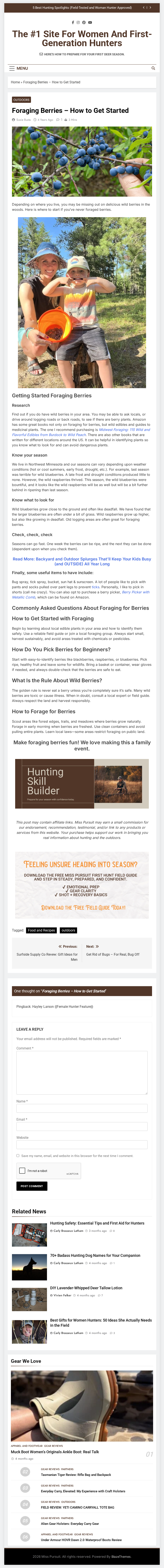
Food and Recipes (41, 930)
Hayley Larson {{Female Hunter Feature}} (62, 1007)
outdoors (68, 930)
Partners (67, 1469)
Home (15, 82)
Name (22, 1101)
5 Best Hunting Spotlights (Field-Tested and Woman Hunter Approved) (82, 8)
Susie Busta (23, 120)
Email (21, 1119)
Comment (25, 1048)
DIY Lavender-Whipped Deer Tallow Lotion (86, 1288)
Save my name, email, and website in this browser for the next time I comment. (77, 1156)
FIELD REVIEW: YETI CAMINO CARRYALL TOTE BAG (77, 1507)
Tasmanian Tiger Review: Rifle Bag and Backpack (76, 1475)
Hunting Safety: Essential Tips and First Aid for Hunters (97, 1223)
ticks (95, 587)
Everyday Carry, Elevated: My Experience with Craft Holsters (83, 1491)
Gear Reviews (53, 1446)
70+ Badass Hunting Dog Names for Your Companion (95, 1255)
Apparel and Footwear (26, 1446)
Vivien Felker (62, 1295)
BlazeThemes (121, 1556)
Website (22, 1138)
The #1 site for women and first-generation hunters (82, 38)
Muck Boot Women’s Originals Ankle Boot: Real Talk (55, 1452)
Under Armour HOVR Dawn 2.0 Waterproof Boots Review (81, 1540)
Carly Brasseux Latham (68, 1231)
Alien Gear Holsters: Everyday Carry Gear (70, 1524)
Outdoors (21, 100)
